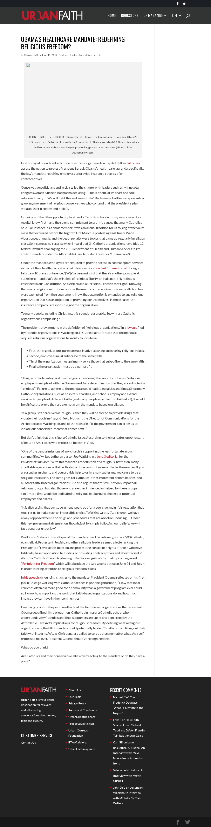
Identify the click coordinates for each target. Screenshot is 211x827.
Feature (63, 55)
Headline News (77, 55)
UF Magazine (153, 16)
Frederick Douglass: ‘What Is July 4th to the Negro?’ (128, 708)
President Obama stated (110, 268)
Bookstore (129, 16)
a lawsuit (130, 327)
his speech (31, 577)
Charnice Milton (33, 55)
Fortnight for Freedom (38, 563)
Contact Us (28, 742)
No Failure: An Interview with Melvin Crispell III (128, 775)
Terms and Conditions (82, 710)
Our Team (74, 696)
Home (112, 16)
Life (175, 16)
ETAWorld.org (77, 742)
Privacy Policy (77, 703)
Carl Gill (118, 742)
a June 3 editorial (106, 456)
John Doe (119, 787)
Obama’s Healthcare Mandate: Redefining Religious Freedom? (73, 42)
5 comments (94, 55)
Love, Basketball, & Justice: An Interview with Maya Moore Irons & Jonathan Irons (129, 753)
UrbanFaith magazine (81, 749)
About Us (74, 690)
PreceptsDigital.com (81, 723)
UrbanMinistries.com (81, 716)
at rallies (134, 163)
